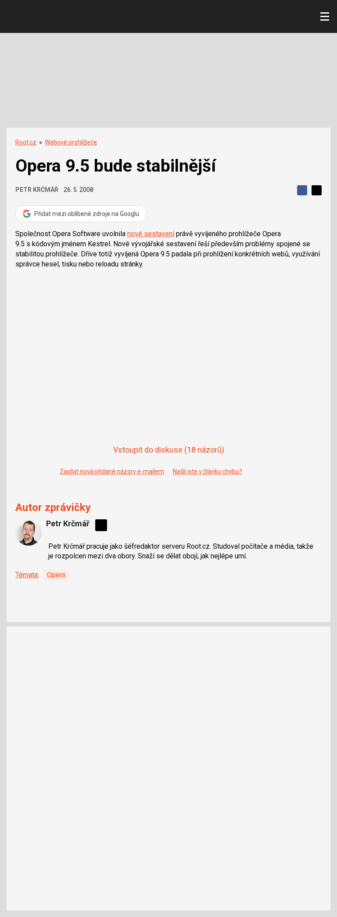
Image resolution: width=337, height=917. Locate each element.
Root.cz (25, 142)
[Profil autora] (28, 532)
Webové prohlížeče (71, 142)
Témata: (27, 575)
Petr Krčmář (36, 189)
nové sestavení (150, 234)
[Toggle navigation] (325, 17)
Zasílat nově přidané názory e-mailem (112, 471)
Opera (56, 575)
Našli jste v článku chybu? (207, 471)
